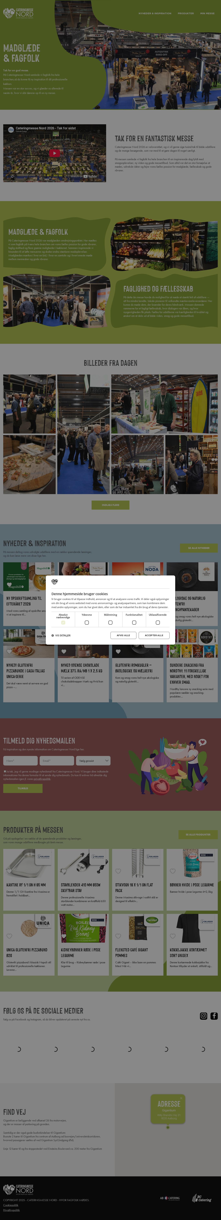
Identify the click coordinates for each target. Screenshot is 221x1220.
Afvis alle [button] (123, 635)
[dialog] (110, 610)
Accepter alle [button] (154, 635)
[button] (61, 635)
